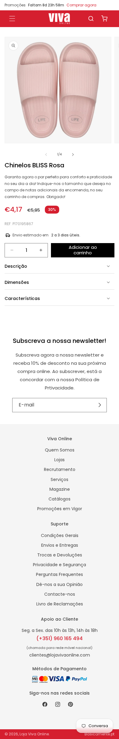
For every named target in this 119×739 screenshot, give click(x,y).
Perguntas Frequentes (59, 574)
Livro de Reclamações (59, 604)
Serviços (59, 479)
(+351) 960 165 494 (59, 638)
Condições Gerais (59, 535)
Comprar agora (81, 5)
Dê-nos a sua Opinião (59, 584)
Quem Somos (59, 450)
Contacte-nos (59, 594)
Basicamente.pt (99, 734)
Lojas (59, 460)
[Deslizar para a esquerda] (46, 154)
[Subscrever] (100, 405)
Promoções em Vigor (59, 509)
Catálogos (59, 499)
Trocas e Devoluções (59, 555)
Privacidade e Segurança (59, 565)
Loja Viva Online (34, 734)
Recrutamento (59, 469)
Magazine (59, 489)
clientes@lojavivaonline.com (59, 655)
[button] (91, 18)
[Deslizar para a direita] (73, 154)
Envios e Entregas (59, 545)
